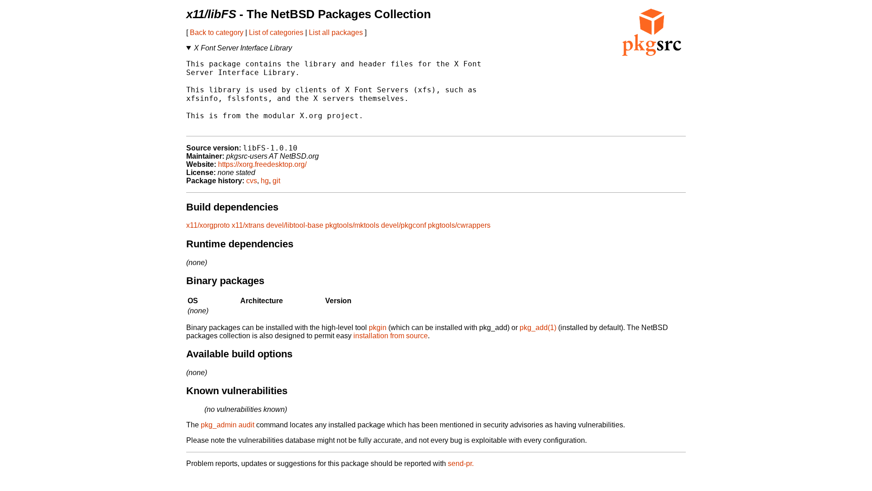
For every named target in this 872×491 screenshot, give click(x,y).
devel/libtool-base (294, 225)
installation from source (390, 336)
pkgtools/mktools (352, 225)
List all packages (336, 32)
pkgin (377, 327)
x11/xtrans (248, 225)
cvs (251, 181)
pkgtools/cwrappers (459, 225)
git (276, 181)
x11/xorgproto (208, 225)
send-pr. (461, 463)
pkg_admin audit (227, 425)
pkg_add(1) (538, 327)
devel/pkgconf (403, 225)
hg (265, 181)
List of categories (276, 32)
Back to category (216, 32)
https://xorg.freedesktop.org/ (262, 164)
